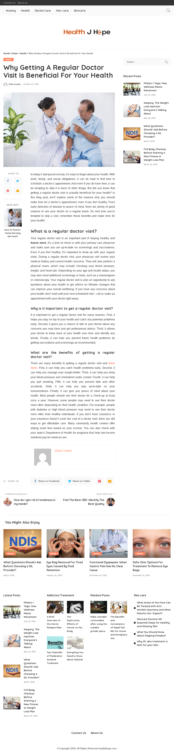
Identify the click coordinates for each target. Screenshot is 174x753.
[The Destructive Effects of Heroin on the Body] (75, 607)
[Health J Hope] (87, 32)
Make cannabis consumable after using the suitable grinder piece (98, 623)
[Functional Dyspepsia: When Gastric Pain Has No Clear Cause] (109, 543)
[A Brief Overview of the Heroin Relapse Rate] (55, 607)
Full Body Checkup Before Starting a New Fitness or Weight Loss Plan (31, 700)
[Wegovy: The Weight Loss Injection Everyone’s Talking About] (131, 110)
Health (8, 59)
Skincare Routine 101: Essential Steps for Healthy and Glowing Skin (153, 623)
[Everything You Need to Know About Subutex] (75, 642)
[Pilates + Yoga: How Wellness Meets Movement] (131, 89)
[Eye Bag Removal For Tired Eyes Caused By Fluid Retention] (66, 543)
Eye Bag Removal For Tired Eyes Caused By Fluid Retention (65, 566)
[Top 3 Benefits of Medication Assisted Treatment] (55, 642)
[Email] (18, 191)
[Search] (168, 10)
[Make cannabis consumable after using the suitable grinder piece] (98, 607)
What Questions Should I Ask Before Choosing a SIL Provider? (22, 566)
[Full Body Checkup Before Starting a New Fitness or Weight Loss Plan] (131, 157)
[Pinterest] (8, 191)
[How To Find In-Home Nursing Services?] (13, 218)
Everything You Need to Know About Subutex (75, 656)
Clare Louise (15, 84)
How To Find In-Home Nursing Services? (12, 233)
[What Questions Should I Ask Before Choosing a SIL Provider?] (131, 133)
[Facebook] (8, 181)
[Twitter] (18, 181)
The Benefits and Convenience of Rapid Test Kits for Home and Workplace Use (118, 627)
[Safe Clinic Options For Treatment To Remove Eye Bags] (152, 543)
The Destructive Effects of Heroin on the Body (74, 623)
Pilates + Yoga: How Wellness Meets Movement (155, 87)
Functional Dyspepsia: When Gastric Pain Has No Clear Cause (108, 566)
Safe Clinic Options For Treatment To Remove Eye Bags (150, 566)
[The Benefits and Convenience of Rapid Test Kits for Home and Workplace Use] (118, 607)
